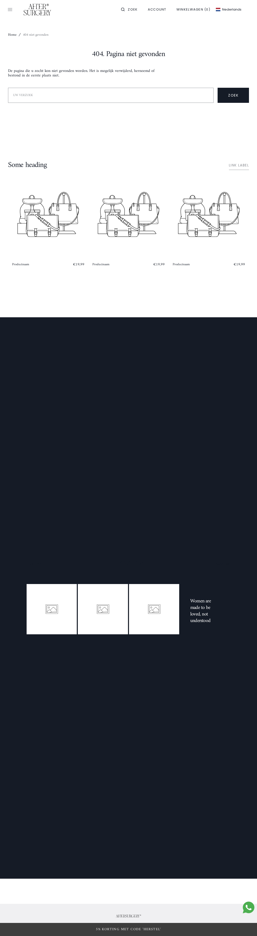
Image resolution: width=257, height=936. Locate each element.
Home (12, 34)
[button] (129, 9)
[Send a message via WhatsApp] (248, 907)
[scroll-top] (245, 924)
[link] (128, 916)
